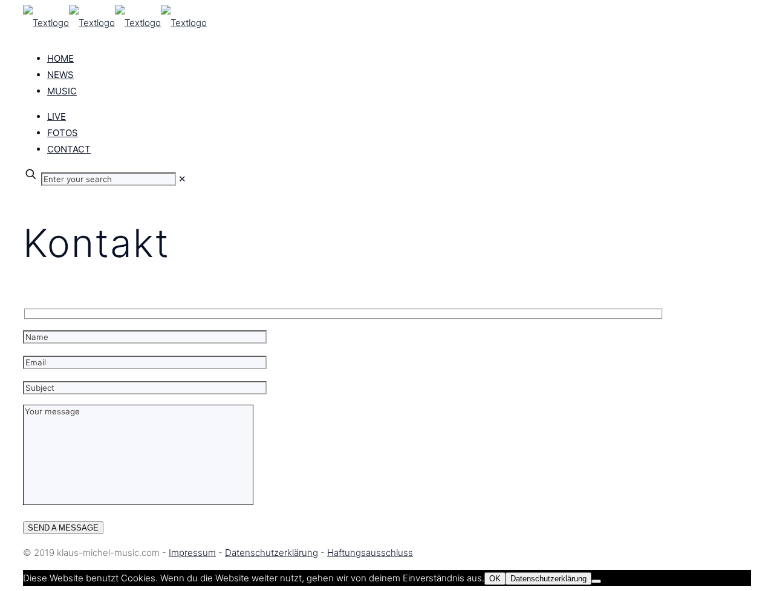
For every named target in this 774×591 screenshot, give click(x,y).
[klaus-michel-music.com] (115, 23)
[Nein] (596, 581)
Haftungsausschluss (370, 552)
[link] (182, 178)
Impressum (192, 552)
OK (495, 578)
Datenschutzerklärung (271, 552)
